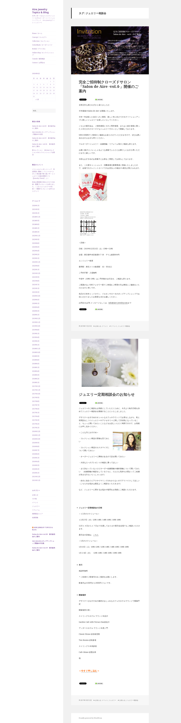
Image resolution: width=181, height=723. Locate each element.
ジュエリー (36, 506)
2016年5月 (35, 458)
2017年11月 (36, 390)
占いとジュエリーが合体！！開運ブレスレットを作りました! (43, 188)
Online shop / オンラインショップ (43, 54)
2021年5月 (35, 288)
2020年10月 (36, 296)
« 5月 (37, 99)
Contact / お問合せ (38, 63)
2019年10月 (36, 326)
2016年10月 (36, 439)
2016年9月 (35, 443)
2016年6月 (35, 454)
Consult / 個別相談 (38, 59)
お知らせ (35, 495)
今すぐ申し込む (89, 670)
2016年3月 (35, 465)
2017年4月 (35, 416)
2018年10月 (36, 352)
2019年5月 (35, 333)
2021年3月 (35, 292)
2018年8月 (35, 360)
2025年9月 (35, 209)
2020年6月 (35, 300)
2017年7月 (35, 405)
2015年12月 (36, 477)
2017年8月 (35, 401)
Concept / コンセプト (39, 37)
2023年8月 (35, 243)
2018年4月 (35, 371)
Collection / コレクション (41, 41)
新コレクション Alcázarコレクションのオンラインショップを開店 (43, 152)
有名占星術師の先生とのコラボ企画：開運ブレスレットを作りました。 (43, 184)
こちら (96, 535)
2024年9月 (35, 221)
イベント (35, 502)
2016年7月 (35, 450)
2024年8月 (35, 224)
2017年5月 (35, 413)
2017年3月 (35, 420)
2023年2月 (35, 254)
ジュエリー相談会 (124, 326)
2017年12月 (36, 386)
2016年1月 (35, 473)
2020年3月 (35, 311)
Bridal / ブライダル (38, 49)
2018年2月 (35, 379)
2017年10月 (36, 394)
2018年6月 (35, 364)
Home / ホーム (37, 33)
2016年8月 (35, 446)
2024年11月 (36, 217)
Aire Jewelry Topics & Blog (40, 11)
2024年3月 (35, 232)
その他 (34, 499)
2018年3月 (35, 375)
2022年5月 (35, 269)
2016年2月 (35, 469)
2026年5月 (35, 205)
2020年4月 (35, 307)
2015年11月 (36, 480)
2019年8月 (35, 330)
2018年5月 (35, 367)
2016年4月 (35, 461)
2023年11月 (36, 236)
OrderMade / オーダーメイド (42, 45)
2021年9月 (35, 277)
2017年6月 (35, 409)
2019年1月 (35, 345)
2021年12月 (36, 273)
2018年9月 (35, 356)
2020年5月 (35, 303)
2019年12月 (36, 318)
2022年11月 (36, 262)
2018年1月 (35, 382)
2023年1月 (35, 258)
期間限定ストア (37, 514)
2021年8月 (35, 281)
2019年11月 (36, 322)
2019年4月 (35, 337)
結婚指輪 (35, 517)
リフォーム (36, 510)
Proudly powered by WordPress (90, 718)
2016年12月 (36, 431)
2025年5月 (35, 213)
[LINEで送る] (99, 100)
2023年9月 (35, 239)
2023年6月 (35, 247)
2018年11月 (36, 349)
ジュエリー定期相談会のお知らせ (107, 394)
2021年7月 (35, 285)
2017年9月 (35, 397)
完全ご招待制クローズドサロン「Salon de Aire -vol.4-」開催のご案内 (109, 86)
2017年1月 (35, 428)
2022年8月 (35, 266)
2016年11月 (36, 435)
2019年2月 (35, 341)
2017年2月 (35, 424)
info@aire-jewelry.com (118, 303)
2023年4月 (35, 251)
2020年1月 (35, 315)
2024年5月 (35, 228)
